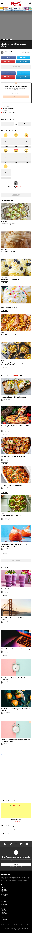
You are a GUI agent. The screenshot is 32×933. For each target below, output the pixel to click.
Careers (20, 929)
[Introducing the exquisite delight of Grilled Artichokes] (16, 350)
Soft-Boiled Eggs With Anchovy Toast (14, 397)
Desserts (4, 895)
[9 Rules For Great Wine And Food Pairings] (16, 638)
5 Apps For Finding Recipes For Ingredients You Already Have (16, 740)
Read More (4, 254)
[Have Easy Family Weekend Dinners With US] (16, 415)
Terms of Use (14, 931)
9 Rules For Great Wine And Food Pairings (16, 649)
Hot (30, 722)
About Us (13, 928)
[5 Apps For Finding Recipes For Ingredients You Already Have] (16, 729)
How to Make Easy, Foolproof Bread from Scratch (15, 709)
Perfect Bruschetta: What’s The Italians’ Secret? (15, 618)
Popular (30, 496)
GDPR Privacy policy (23, 931)
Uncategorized (14, 375)
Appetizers (4, 890)
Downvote (24, 124)
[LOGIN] (30, 3)
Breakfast (4, 887)
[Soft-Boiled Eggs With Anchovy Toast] (16, 386)
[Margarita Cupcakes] (16, 211)
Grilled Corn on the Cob (9, 335)
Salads (3, 891)
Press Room (26, 929)
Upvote (7, 124)
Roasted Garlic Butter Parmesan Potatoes (16, 456)
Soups (3, 893)
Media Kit (4, 919)
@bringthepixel (16, 821)
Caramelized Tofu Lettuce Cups (12, 516)
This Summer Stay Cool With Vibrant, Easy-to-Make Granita (14, 545)
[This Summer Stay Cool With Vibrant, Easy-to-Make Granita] (16, 533)
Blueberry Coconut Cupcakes (11, 279)
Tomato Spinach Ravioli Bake (11, 485)
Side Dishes (5, 894)
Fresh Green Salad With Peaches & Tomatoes (13, 679)
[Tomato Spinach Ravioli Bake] (16, 474)
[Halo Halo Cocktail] (16, 578)
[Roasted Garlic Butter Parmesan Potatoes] (16, 445)
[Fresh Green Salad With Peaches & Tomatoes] (16, 667)
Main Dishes (5, 897)
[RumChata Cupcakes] (16, 239)
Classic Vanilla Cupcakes (9, 307)
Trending (30, 631)
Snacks (4, 889)
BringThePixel (16, 819)
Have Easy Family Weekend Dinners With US (15, 427)
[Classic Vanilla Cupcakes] (16, 294)
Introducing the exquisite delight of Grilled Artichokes (13, 363)
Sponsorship (5, 917)
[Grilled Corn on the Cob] (16, 322)
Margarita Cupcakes (8, 224)
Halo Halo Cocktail (7, 589)
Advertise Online (6, 929)
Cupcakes (4, 221)
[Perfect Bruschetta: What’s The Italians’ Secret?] (16, 607)
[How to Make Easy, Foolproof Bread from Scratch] (16, 698)
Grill (3, 332)
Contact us (6, 931)
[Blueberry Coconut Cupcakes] (16, 267)
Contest (18, 928)
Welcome (6, 928)
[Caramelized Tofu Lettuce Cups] (16, 503)
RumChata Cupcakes (8, 251)
